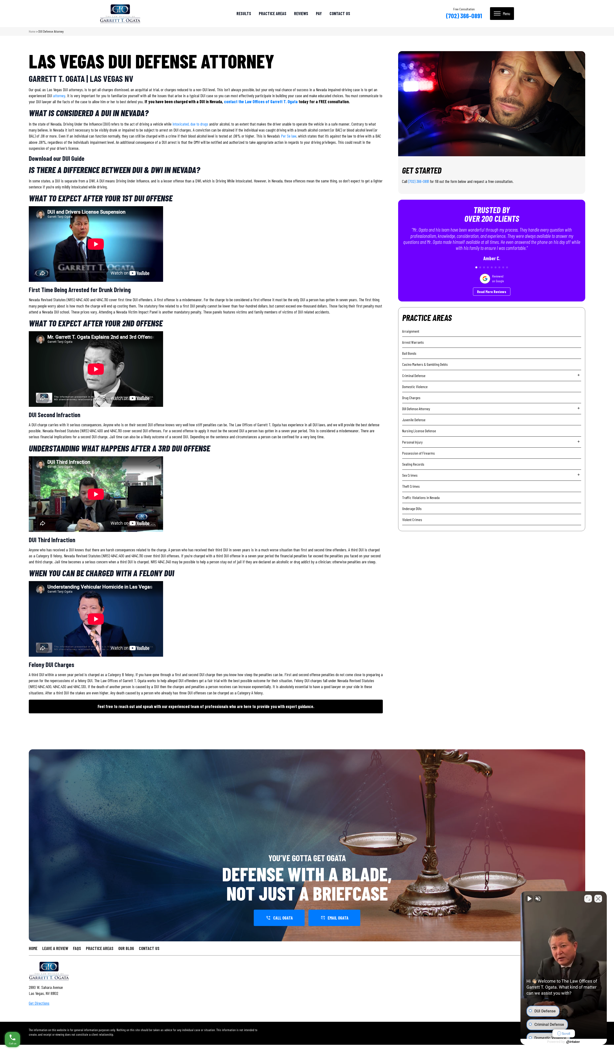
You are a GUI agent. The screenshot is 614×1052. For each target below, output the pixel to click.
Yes (314, 538)
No (298, 538)
